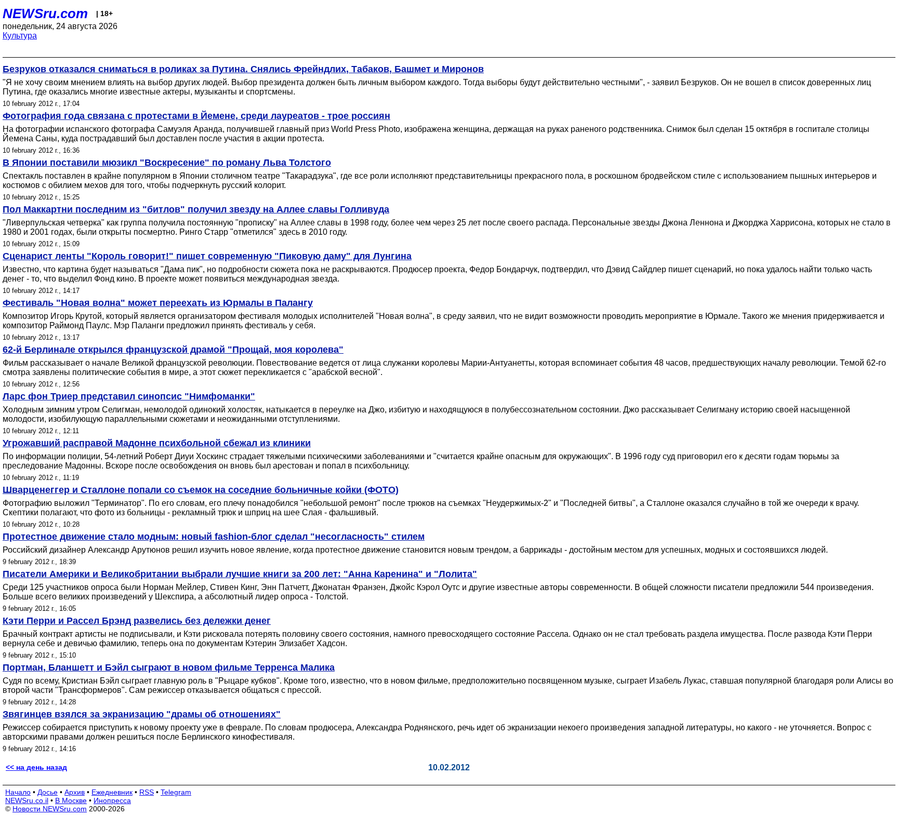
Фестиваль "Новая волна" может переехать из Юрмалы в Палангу (158, 303)
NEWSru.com (45, 13)
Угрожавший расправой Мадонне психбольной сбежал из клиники (157, 443)
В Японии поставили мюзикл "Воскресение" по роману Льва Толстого (167, 162)
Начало (18, 792)
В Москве (71, 800)
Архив (74, 792)
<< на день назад (36, 767)
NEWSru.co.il (26, 800)
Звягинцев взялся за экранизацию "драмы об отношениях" (142, 714)
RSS (146, 792)
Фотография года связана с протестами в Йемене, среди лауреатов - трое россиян (196, 116)
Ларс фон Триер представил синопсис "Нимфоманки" (129, 396)
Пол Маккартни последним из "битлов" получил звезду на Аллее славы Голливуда (196, 209)
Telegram (176, 792)
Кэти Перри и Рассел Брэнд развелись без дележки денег (137, 621)
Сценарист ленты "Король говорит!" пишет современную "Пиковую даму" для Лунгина (207, 256)
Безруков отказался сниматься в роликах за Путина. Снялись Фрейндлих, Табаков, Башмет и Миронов (243, 69)
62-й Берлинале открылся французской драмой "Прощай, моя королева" (173, 349)
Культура (20, 35)
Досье (47, 792)
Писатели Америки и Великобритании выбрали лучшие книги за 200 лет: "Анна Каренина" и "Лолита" (240, 574)
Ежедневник (112, 792)
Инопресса (112, 800)
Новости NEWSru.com (49, 809)
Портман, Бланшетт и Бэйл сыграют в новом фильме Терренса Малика (169, 667)
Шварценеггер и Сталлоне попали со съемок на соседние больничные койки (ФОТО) (201, 490)
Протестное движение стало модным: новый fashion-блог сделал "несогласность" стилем (214, 536)
